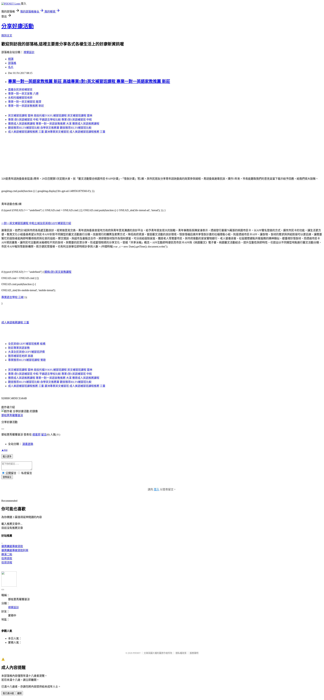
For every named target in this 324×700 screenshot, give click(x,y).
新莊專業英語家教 (19, 347)
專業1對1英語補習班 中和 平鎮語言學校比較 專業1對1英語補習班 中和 (50, 119)
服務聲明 (194, 653)
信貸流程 (6, 562)
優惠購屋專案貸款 (12, 546)
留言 (44, 434)
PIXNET (137, 653)
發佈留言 (7, 477)
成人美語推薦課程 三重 (15, 322)
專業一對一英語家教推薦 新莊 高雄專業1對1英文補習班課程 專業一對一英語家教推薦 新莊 (89, 81)
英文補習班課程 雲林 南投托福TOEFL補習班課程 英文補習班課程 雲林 (50, 115)
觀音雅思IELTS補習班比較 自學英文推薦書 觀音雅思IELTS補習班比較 (49, 127)
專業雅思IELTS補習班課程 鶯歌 (27, 360)
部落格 (12, 63)
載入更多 (7, 456)
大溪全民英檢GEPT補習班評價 (26, 351)
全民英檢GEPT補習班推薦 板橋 (26, 343)
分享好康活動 (17, 26)
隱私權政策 (181, 653)
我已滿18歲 (8, 693)
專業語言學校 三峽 (12, 297)
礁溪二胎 (6, 554)
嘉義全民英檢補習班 (20, 89)
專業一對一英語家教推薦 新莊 (26, 105)
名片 (11, 67)
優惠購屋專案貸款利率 (14, 550)
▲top (4, 449)
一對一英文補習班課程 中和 (17, 223)
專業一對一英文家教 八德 (23, 93)
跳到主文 (6, 35)
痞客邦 (36, 434)
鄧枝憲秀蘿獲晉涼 (12, 415)
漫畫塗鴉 (27, 444)
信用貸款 (6, 558)
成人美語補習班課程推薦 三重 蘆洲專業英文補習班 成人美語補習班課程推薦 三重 (56, 131)
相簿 (11, 59)
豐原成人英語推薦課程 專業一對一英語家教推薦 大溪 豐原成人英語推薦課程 (53, 123)
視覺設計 (29, 52)
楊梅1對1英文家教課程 (57, 271)
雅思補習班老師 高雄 (20, 355)
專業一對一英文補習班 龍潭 (24, 101)
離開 (19, 693)
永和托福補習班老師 (20, 97)
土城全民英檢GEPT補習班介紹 (52, 223)
